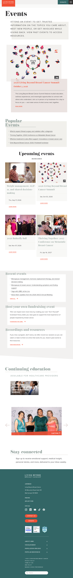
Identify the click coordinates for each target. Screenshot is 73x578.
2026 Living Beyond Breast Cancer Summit (36, 83)
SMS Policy (28, 565)
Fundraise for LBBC (16, 321)
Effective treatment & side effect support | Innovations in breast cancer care (36, 139)
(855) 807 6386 (29, 501)
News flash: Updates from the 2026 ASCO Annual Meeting (31, 295)
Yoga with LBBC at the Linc (20, 291)
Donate (63, 2)
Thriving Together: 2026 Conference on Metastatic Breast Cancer (33, 135)
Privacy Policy (30, 560)
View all (13, 298)
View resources (15, 344)
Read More (18, 106)
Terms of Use (29, 562)
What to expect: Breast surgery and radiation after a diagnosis (31, 131)
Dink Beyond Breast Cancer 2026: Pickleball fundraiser (29, 143)
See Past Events (37, 158)
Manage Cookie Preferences (34, 567)
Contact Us (31, 516)
